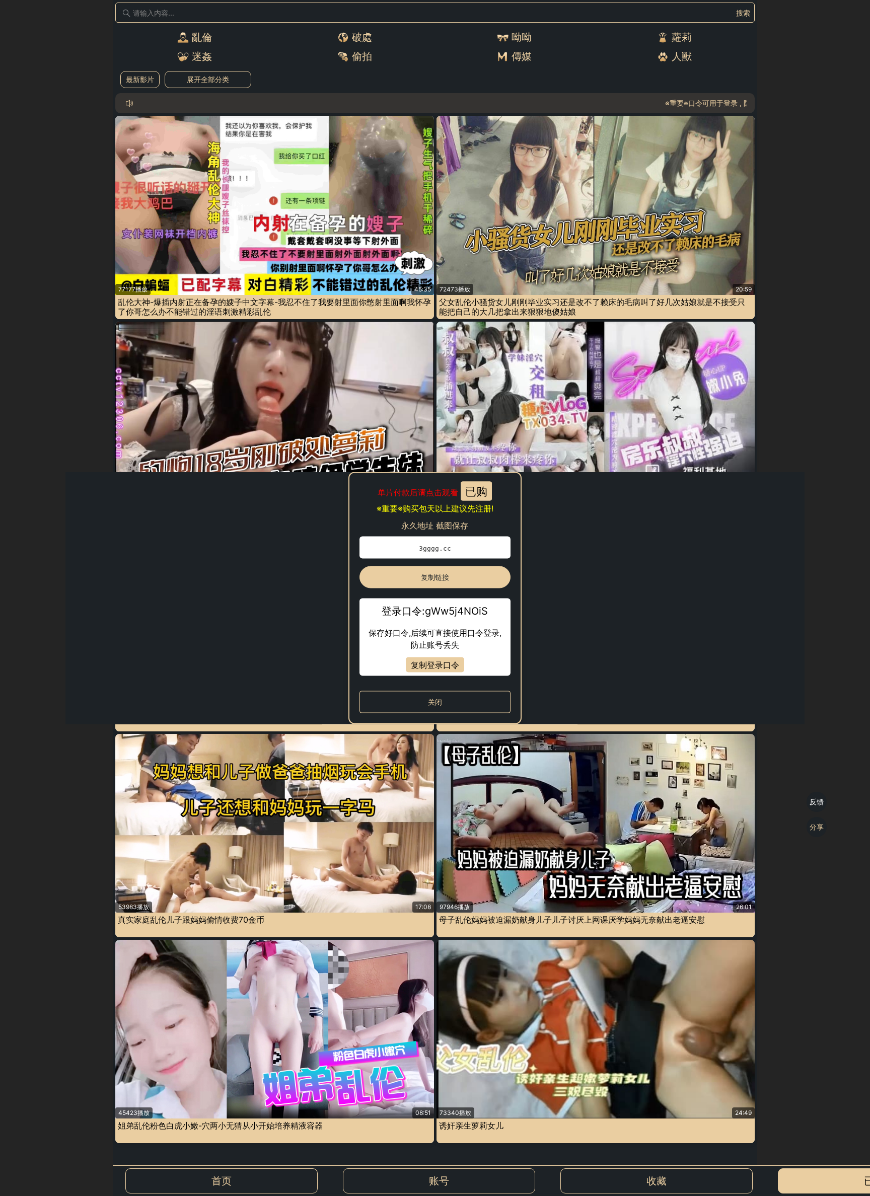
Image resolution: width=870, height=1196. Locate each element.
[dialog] (435, 598)
